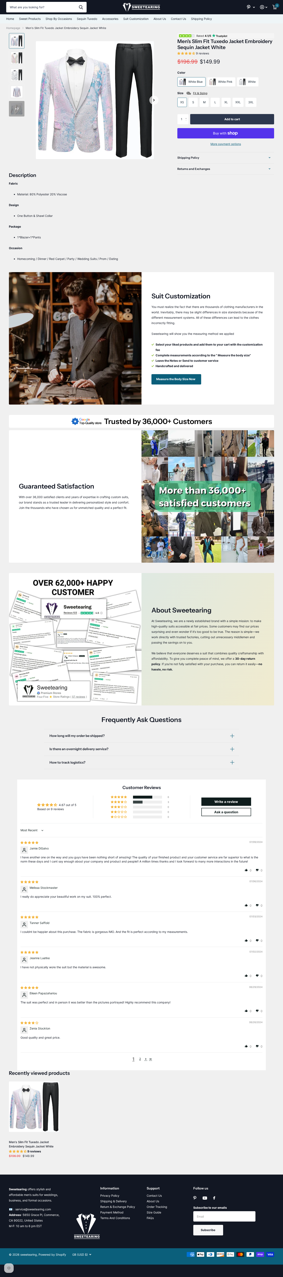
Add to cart (232, 119)
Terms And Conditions (115, 1218)
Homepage (13, 28)
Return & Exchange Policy (117, 1207)
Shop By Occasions (59, 18)
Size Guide (154, 1212)
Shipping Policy (201, 18)
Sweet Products (30, 18)
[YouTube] (205, 1198)
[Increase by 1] (187, 115)
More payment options (225, 144)
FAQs (150, 1218)
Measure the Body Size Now (176, 379)
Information (109, 1188)
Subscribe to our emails (210, 1207)
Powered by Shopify (52, 1254)
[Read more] (251, 7)
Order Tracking (157, 1207)
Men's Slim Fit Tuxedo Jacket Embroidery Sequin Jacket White (31, 1144)
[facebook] (214, 1198)
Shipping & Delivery (113, 1201)
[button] (153, 100)
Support (153, 1188)
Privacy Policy (109, 1195)
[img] (29, 842)
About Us (160, 18)
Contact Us (178, 18)
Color (181, 72)
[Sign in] (263, 7)
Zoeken (81, 7)
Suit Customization (136, 18)
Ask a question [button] (226, 812)
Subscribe (208, 1230)
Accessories (110, 18)
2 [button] (140, 1059)
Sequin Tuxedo (87, 18)
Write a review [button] (226, 802)
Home (10, 18)
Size (192, 93)
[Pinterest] (194, 1198)
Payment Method (111, 1212)
